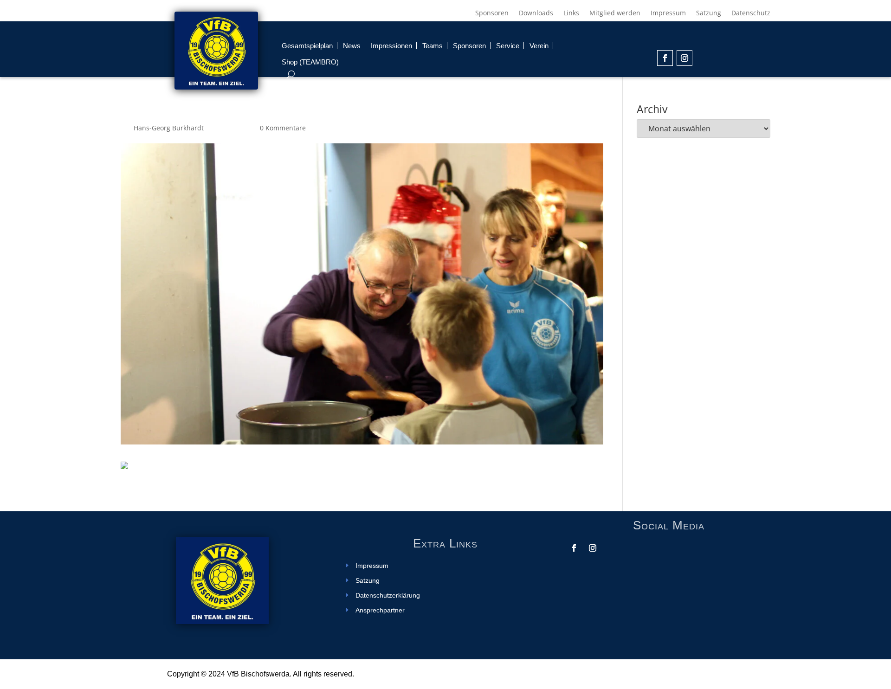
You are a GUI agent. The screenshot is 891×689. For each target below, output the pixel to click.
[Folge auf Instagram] (684, 58)
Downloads (536, 13)
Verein (539, 46)
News (352, 46)
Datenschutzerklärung (387, 595)
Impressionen (391, 46)
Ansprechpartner (380, 610)
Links (571, 13)
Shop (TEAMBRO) (310, 62)
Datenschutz (750, 13)
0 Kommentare (283, 127)
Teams (432, 46)
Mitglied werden (614, 13)
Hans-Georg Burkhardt (169, 127)
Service (507, 46)
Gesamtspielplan (307, 46)
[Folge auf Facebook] (665, 58)
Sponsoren (492, 13)
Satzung (708, 13)
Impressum (668, 13)
